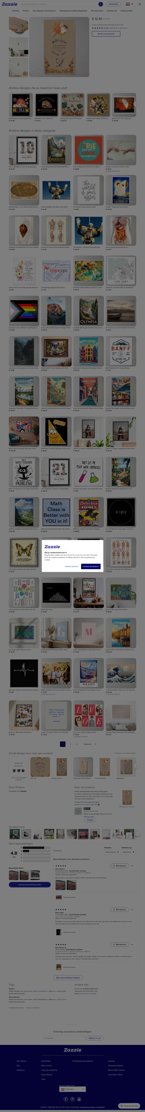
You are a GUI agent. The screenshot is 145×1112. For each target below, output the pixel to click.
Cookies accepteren (91, 566)
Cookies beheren (71, 566)
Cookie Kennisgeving (74, 555)
